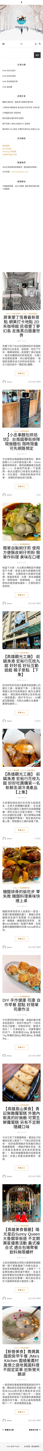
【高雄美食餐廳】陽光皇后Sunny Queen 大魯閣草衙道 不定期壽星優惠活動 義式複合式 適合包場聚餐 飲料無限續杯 (21, 1240)
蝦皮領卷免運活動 (32, 186)
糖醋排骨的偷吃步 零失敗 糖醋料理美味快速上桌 (21, 896)
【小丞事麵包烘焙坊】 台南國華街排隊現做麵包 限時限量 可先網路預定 (21, 442)
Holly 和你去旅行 (9, 71)
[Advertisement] (12, 230)
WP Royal (15, 1446)
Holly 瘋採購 (7, 87)
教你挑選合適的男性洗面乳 (13, 118)
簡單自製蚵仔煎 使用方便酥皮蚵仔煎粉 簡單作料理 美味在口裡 (21, 552)
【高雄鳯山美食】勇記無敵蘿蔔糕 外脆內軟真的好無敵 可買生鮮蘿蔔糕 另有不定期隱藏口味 (21, 1118)
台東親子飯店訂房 (9, 154)
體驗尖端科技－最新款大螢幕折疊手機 (17, 102)
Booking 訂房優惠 (9, 152)
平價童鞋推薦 (7, 186)
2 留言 (38, 495)
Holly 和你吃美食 (9, 76)
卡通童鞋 (6, 189)
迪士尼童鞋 (19, 186)
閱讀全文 (21, 373)
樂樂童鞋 (6, 146)
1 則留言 (37, 721)
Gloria (9, 382)
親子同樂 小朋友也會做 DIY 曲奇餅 (16, 124)
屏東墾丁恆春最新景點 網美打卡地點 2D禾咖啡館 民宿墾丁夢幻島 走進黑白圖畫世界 (21, 326)
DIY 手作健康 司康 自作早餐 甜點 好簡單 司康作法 (22, 1005)
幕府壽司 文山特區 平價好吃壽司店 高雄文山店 (21, 129)
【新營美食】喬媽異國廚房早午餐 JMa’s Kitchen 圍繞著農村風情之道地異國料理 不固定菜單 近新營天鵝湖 (21, 1362)
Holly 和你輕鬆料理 (10, 81)
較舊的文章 (9, 1430)
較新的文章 (34, 1430)
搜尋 (37, 55)
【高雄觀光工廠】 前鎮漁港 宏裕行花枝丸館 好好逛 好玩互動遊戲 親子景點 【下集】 (21, 665)
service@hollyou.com (19, 172)
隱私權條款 (35, 1446)
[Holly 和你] (21, 22)
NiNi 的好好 (7, 149)
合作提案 (27, 1446)
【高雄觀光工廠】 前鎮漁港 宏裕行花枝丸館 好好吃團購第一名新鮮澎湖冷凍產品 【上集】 (21, 783)
